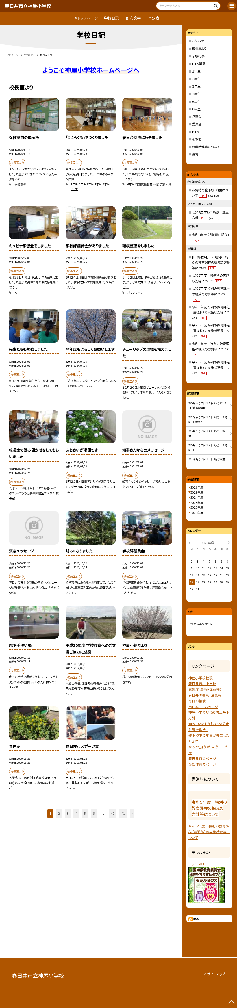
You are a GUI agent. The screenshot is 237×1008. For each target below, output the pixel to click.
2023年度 (196, 502)
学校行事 (198, 56)
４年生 (196, 93)
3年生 (90, 184)
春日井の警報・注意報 (204, 695)
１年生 (196, 71)
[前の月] (189, 543)
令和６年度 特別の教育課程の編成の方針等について (210, 349)
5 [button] (85, 813)
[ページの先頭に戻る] (231, 1002)
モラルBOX (196, 863)
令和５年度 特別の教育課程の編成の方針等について (209, 808)
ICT (16, 292)
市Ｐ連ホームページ (203, 706)
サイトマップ (216, 973)
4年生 (98, 184)
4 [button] (76, 813)
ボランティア (135, 292)
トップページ (87, 18)
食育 (195, 154)
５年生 (196, 101)
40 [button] (112, 813)
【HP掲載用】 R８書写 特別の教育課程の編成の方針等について (211, 262)
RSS (196, 918)
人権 (168, 184)
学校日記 (111, 18)
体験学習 (159, 184)
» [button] (133, 813)
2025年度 (196, 492)
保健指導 (20, 184)
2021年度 (196, 513)
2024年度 (196, 497)
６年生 (196, 109)
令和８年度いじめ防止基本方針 (210, 215)
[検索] (215, 6)
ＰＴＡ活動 (198, 63)
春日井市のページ (202, 758)
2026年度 (196, 487)
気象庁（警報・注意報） (204, 689)
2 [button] (59, 813)
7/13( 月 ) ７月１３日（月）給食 (208, 459)
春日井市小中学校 (202, 683)
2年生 (82, 184)
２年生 (196, 78)
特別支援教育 (144, 184)
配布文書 (133, 18)
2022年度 (196, 507)
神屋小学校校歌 (200, 677)
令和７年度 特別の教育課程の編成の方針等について (211, 293)
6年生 (74, 189)
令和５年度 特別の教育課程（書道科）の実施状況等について (211, 330)
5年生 (106, 184)
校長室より (199, 48)
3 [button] (67, 813)
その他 (196, 139)
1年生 (74, 184)
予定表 (154, 18)
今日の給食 (197, 700)
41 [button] (123, 813)
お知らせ (198, 40)
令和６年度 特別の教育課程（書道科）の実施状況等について (211, 312)
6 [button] (94, 813)
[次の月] (229, 543)
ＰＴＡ (195, 131)
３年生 (196, 86)
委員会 (196, 124)
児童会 (196, 116)
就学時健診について (206, 146)
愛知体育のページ (202, 764)
